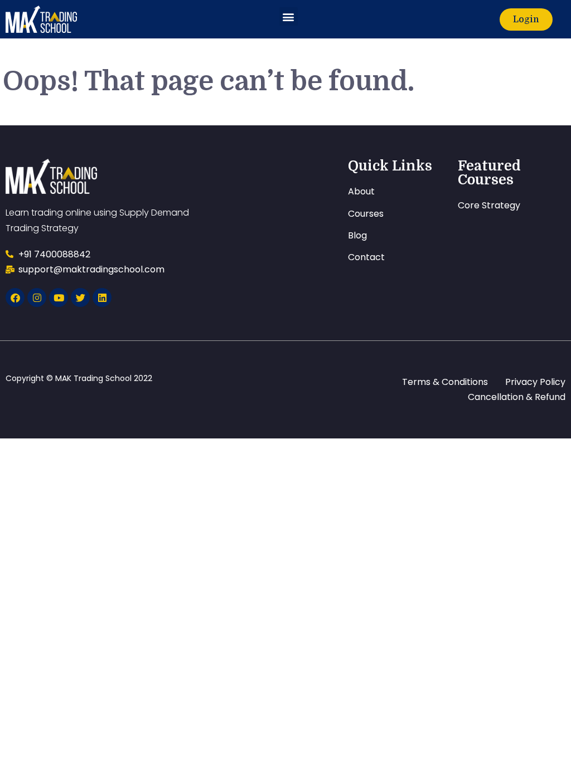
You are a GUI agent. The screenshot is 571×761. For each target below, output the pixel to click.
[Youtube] (58, 297)
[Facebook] (15, 297)
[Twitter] (80, 297)
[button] (288, 16)
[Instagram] (36, 297)
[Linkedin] (102, 297)
